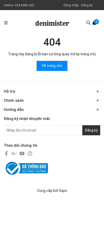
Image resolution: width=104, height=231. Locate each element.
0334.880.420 (24, 5)
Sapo (63, 191)
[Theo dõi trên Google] (14, 153)
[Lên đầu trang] (95, 222)
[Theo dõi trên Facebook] (7, 153)
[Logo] (52, 22)
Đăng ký (86, 5)
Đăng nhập (71, 5)
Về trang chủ (52, 66)
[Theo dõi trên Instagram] (29, 153)
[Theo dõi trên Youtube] (22, 153)
